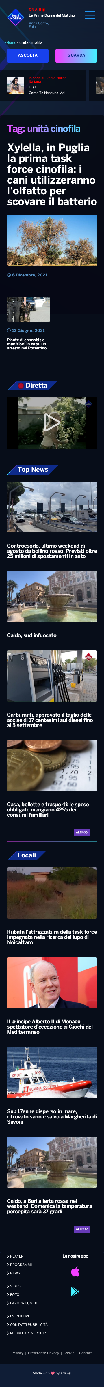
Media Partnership (27, 1333)
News (14, 1273)
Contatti (86, 1353)
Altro (81, 832)
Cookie (69, 1353)
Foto (14, 1295)
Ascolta (28, 56)
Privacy (17, 1353)
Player (16, 1256)
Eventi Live (19, 1316)
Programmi (20, 1265)
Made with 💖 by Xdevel (52, 1373)
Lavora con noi (24, 1303)
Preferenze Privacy (43, 1353)
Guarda (76, 56)
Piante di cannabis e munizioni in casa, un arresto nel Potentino (27, 344)
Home (11, 43)
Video (15, 1286)
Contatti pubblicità (28, 1324)
